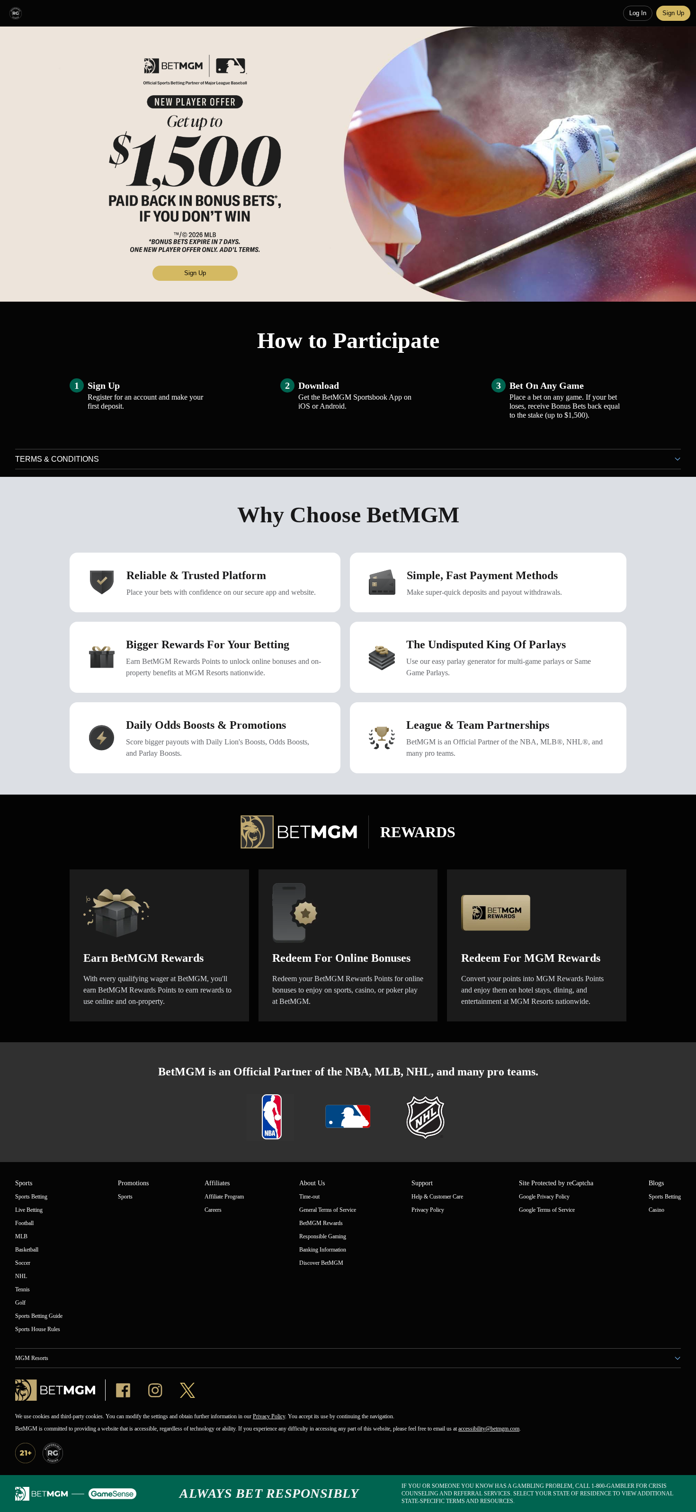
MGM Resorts (31, 1358)
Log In (637, 13)
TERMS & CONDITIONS (57, 459)
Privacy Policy (269, 1416)
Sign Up (673, 13)
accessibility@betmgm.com (488, 1428)
